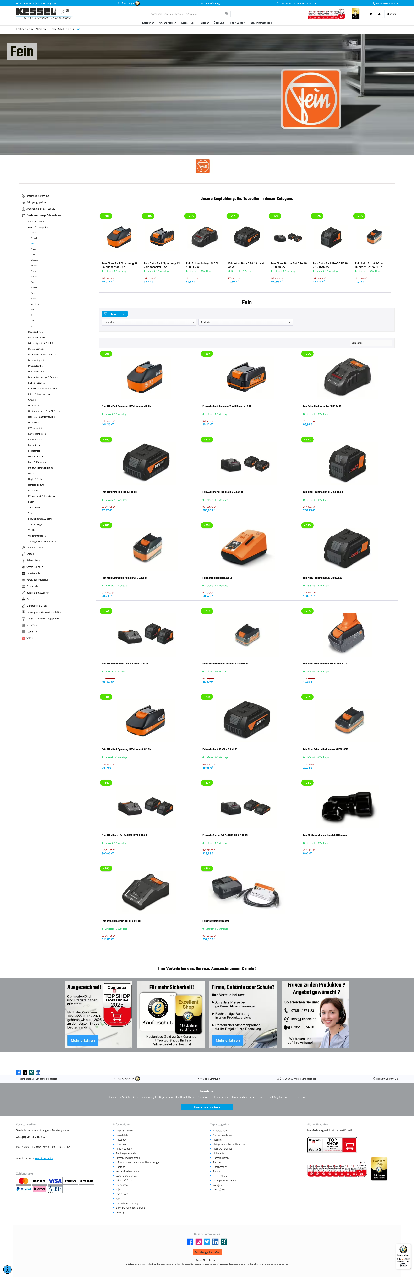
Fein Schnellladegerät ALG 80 (217, 577)
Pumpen (217, 1162)
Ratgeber (121, 1140)
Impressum (122, 1194)
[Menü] (409, 1246)
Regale (216, 1171)
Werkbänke (219, 1189)
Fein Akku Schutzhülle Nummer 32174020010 (325, 749)
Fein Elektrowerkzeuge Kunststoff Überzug (325, 835)
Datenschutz (123, 1185)
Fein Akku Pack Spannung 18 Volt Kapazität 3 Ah (126, 749)
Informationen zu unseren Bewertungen (138, 1162)
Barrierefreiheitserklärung (130, 1207)
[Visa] (55, 1181)
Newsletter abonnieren (207, 1107)
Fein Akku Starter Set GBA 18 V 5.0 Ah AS (289, 265)
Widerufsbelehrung (126, 1176)
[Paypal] (24, 1189)
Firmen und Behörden (128, 1158)
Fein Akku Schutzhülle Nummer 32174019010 (369, 265)
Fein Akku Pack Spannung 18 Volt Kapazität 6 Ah (120, 265)
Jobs (118, 1198)
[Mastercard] (24, 1181)
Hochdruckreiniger (223, 1149)
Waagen (217, 1185)
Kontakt (120, 1167)
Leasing (120, 1212)
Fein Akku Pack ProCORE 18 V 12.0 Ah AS (330, 265)
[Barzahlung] (86, 1181)
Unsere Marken (124, 1130)
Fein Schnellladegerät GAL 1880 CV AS (202, 265)
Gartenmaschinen (223, 1135)
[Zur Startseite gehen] (44, 13)
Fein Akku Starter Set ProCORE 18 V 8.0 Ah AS (124, 835)
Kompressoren (221, 1158)
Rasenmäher (220, 1167)
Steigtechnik (220, 1176)
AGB (118, 1189)
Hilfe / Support (124, 1149)
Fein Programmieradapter (215, 921)
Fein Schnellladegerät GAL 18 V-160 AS (121, 921)
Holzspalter (219, 1153)
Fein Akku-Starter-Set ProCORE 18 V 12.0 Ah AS (125, 663)
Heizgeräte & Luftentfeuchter (229, 1144)
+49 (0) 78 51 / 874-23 (31, 1137)
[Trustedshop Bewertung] (137, 3)
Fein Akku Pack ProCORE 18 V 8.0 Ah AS (322, 577)
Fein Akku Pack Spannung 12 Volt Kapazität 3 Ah (162, 265)
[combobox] (186, 14)
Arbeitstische (220, 1130)
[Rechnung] (40, 1181)
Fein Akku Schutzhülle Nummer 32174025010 (225, 663)
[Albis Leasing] (55, 1189)
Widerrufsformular (126, 1180)
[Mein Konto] (379, 14)
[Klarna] (40, 1189)
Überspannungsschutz (225, 1180)
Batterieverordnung (127, 1203)
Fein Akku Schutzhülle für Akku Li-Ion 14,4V (325, 663)
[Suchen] (227, 14)
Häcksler (218, 1140)
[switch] (403, 1265)
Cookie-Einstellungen (205, 1260)
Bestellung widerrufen (207, 1252)
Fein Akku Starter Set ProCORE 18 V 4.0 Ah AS (225, 835)
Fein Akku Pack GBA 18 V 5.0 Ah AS (219, 749)
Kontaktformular (44, 1158)
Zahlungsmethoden (126, 1153)
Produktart (206, 322)
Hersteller (109, 322)
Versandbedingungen (127, 1171)
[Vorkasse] (71, 1181)
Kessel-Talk (122, 1135)
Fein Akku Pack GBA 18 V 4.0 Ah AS (246, 265)
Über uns (121, 1144)
